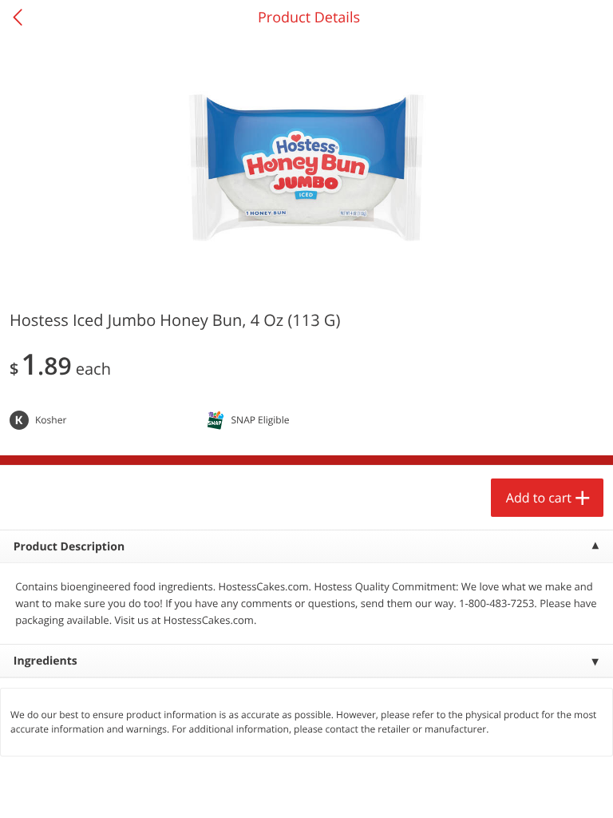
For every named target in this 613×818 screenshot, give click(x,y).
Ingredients (45, 661)
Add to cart (538, 497)
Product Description (69, 546)
